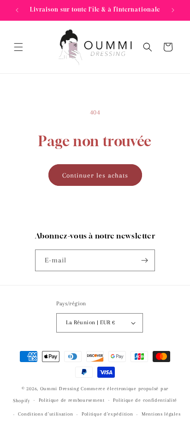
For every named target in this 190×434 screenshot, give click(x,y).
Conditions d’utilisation (45, 414)
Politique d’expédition (107, 414)
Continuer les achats (95, 175)
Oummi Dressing (59, 389)
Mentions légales (161, 414)
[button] (18, 47)
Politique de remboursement (72, 400)
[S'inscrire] (144, 260)
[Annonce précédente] (17, 10)
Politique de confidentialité (145, 400)
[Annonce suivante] (173, 10)
